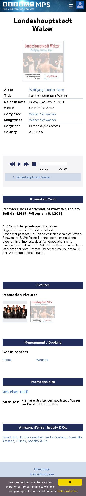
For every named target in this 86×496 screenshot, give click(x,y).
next (26, 164)
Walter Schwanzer (42, 114)
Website (42, 360)
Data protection (67, 491)
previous (12, 164)
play (19, 164)
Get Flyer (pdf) (16, 391)
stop (34, 164)
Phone (7, 360)
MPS (43, 4)
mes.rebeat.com (42, 474)
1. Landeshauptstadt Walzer (32, 177)
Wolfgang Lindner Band (46, 90)
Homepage (42, 469)
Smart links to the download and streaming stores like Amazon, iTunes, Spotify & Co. (42, 439)
